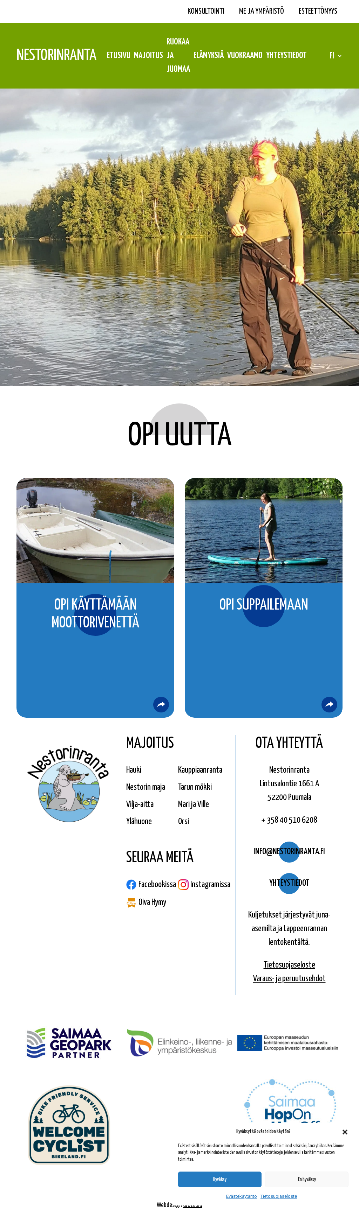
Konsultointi (206, 11)
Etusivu (118, 55)
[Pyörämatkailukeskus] (69, 1125)
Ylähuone (139, 821)
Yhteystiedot (286, 55)
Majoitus (148, 55)
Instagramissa (210, 884)
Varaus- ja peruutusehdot (289, 979)
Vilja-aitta (140, 804)
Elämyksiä (209, 55)
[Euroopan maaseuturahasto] (290, 1044)
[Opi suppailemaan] (329, 704)
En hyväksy (307, 1179)
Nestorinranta (56, 55)
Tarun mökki (195, 787)
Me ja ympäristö (261, 11)
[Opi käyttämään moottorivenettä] (161, 704)
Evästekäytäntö (241, 1196)
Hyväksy (219, 1179)
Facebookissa (157, 884)
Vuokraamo (245, 55)
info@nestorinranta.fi (289, 852)
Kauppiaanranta (200, 770)
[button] (344, 1132)
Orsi (183, 821)
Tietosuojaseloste (278, 1196)
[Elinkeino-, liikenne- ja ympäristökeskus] (179, 1043)
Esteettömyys (318, 11)
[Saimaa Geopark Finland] (69, 1044)
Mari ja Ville (193, 804)
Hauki (133, 770)
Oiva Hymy (152, 902)
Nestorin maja (145, 787)
